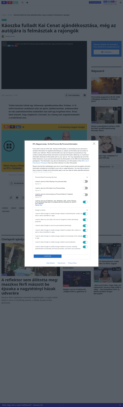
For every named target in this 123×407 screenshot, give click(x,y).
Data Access (61, 263)
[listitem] (61, 177)
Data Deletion (51, 263)
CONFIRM (47, 256)
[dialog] (61, 203)
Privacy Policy (72, 263)
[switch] (85, 181)
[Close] (95, 144)
